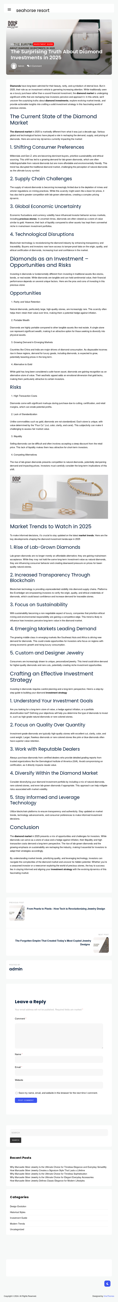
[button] (9, 9)
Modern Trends (17, 1223)
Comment (20, 1018)
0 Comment (36, 65)
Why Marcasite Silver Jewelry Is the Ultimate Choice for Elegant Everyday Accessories (52, 1177)
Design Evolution (18, 1206)
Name (19, 1054)
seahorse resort (32, 10)
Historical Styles (17, 1212)
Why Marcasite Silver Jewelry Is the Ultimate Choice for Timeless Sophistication (48, 1173)
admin (21, 65)
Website (19, 1079)
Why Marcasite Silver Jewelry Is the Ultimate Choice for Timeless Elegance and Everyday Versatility (58, 1166)
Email (18, 1067)
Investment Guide (43, 44)
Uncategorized (17, 1229)
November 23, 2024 (20, 44)
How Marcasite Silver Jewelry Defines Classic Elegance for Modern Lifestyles (47, 1180)
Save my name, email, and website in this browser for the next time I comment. (58, 1092)
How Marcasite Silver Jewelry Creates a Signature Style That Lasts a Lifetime (47, 1170)
